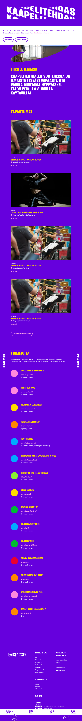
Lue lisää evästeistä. (41, 33)
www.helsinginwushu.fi (29, 596)
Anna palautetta (39, 672)
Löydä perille (38, 660)
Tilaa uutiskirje (39, 689)
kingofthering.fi (26, 477)
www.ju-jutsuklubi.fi (27, 409)
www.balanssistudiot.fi (28, 511)
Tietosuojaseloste (60, 667)
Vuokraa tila (38, 667)
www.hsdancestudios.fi (29, 460)
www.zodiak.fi (26, 613)
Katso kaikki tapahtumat (22, 334)
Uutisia (37, 684)
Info (36, 657)
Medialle (37, 686)
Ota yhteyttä (38, 662)
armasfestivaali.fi (27, 392)
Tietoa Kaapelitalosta (61, 660)
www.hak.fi (25, 528)
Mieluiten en (21, 40)
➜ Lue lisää (14, 165)
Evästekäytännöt (60, 670)
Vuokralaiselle (39, 665)
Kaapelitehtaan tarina (40, 670)
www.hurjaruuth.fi (27, 375)
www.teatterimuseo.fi (28, 443)
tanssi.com (24, 562)
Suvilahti (58, 662)
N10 (57, 665)
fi (65, 718)
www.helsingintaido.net (29, 545)
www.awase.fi (26, 494)
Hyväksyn (8, 40)
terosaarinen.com (27, 426)
